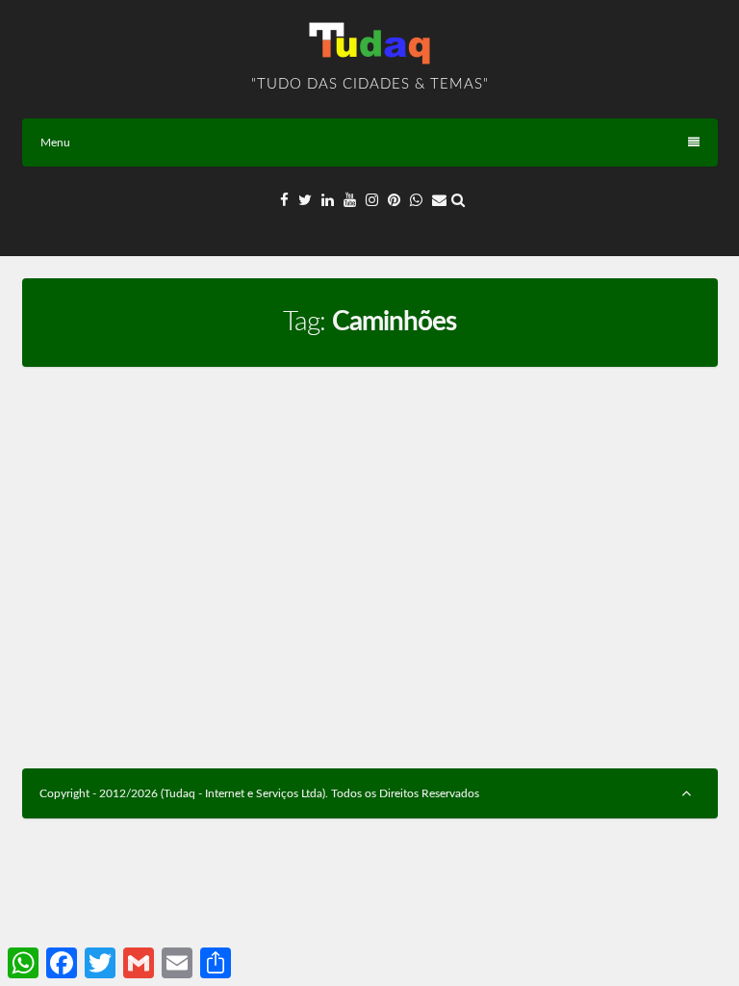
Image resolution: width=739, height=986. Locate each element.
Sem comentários (216, 473)
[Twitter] (305, 201)
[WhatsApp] (416, 201)
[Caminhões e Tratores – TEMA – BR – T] (190, 396)
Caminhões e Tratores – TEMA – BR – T (175, 440)
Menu (55, 142)
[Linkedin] (327, 201)
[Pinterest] (394, 201)
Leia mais (305, 699)
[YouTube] (350, 201)
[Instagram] (372, 201)
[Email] (439, 201)
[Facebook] (284, 201)
